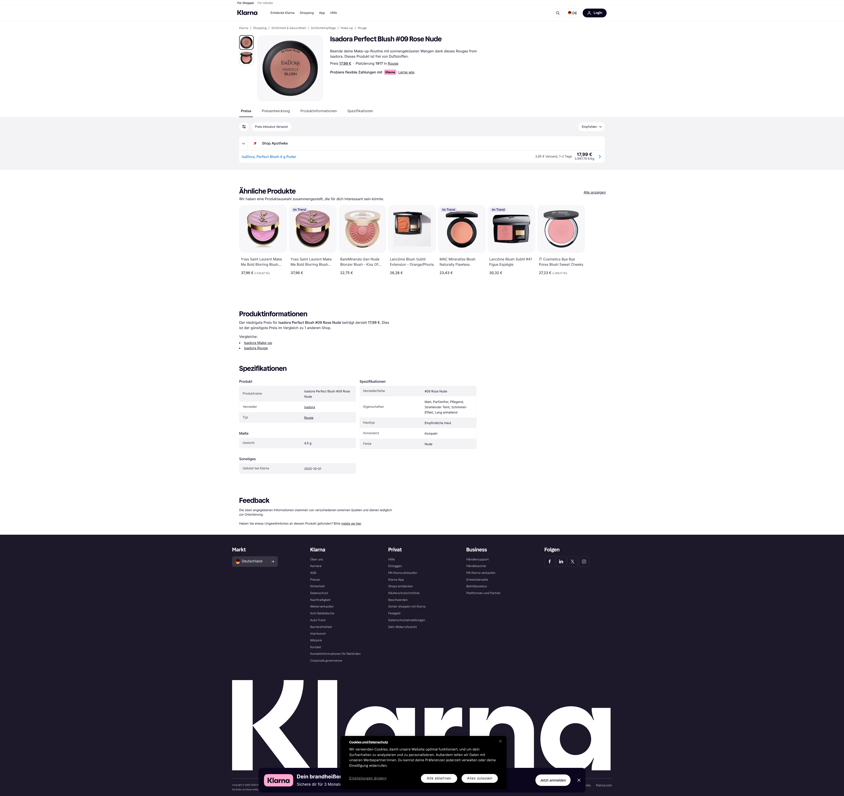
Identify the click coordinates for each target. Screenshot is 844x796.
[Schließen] (500, 741)
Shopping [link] (260, 28)
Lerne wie (406, 72)
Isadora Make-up (258, 342)
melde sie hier (351, 523)
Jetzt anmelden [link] (553, 780)
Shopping (307, 13)
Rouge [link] (362, 28)
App (322, 13)
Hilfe (333, 13)
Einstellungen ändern (368, 778)
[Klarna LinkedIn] (561, 561)
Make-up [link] (347, 28)
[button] (572, 13)
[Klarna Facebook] (549, 561)
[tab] (246, 111)
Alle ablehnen (439, 778)
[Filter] (244, 126)
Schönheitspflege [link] (323, 28)
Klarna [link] (243, 28)
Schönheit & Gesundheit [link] (288, 28)
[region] (423, 762)
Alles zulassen (479, 778)
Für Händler (265, 3)
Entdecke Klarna (283, 13)
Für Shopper (245, 3)
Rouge (393, 63)
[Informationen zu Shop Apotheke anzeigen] (243, 143)
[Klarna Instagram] (584, 561)
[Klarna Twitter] (572, 561)
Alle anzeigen (595, 192)
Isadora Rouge (256, 348)
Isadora (309, 407)
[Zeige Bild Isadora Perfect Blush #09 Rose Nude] (246, 42)
